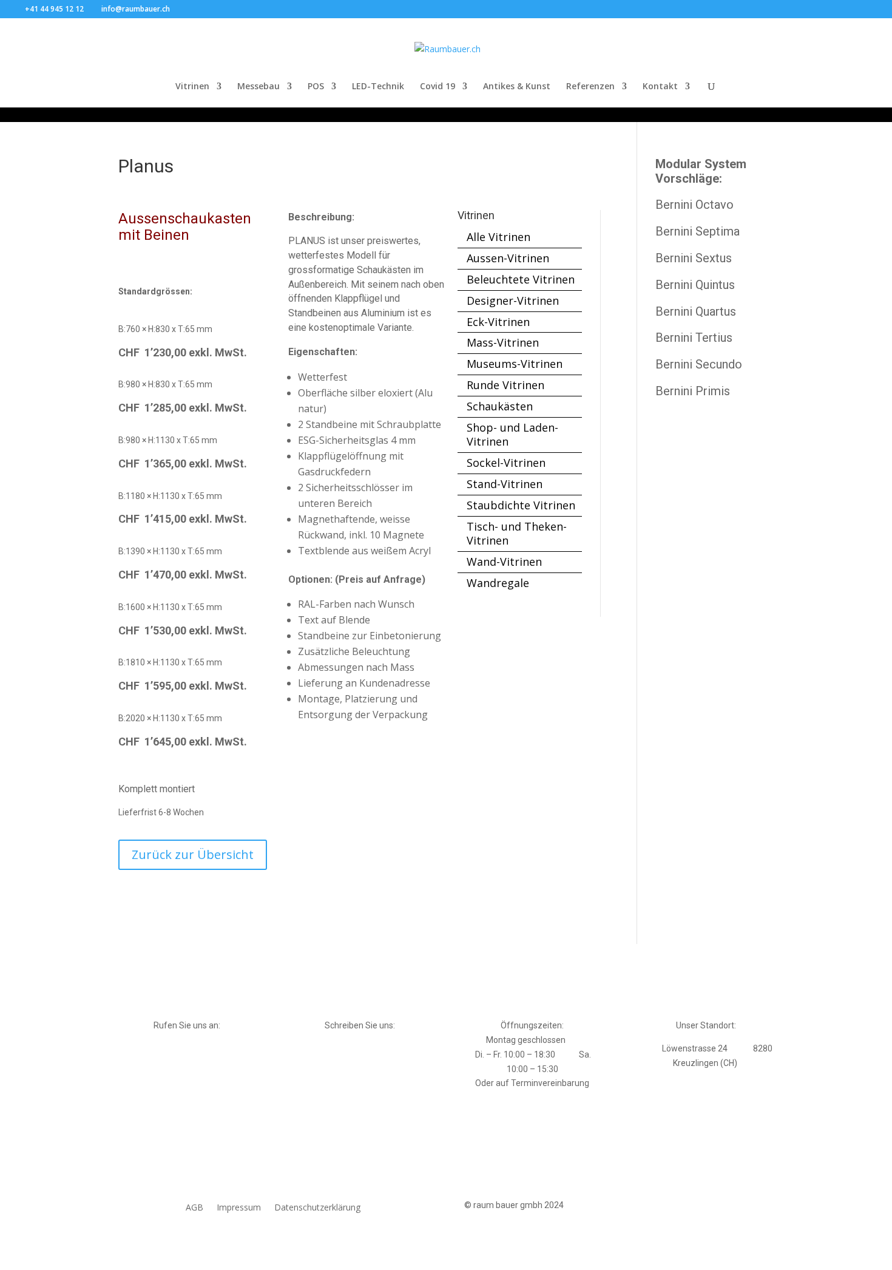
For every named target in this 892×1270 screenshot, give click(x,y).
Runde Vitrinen (505, 385)
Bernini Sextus (693, 258)
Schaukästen (500, 406)
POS (316, 87)
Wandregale (498, 583)
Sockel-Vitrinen (506, 462)
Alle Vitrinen (498, 236)
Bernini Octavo (694, 204)
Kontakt (660, 87)
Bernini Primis (692, 391)
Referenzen (590, 87)
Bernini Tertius (693, 337)
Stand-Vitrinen (504, 484)
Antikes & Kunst (516, 87)
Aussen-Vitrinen (508, 258)
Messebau (258, 87)
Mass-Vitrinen (503, 342)
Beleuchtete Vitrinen (521, 279)
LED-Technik (378, 87)
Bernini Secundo (698, 364)
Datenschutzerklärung (317, 1208)
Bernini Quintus (695, 284)
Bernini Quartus (695, 311)
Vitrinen (192, 87)
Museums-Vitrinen (515, 363)
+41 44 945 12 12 (187, 1048)
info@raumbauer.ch (360, 1048)
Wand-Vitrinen (504, 561)
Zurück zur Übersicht (193, 854)
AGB (194, 1208)
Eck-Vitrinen (498, 321)
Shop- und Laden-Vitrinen (512, 434)
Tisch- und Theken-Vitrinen (517, 533)
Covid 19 (437, 87)
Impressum (239, 1208)
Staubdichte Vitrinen (521, 505)
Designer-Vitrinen (513, 300)
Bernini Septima (697, 231)
